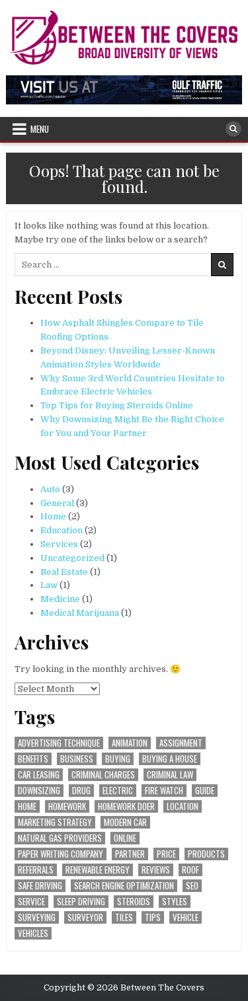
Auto (50, 489)
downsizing (39, 790)
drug (81, 790)
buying (117, 759)
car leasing (39, 774)
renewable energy (97, 870)
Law (49, 585)
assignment (180, 743)
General (57, 503)
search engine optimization (124, 885)
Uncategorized (72, 558)
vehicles (33, 933)
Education (61, 530)
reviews (156, 870)
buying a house (169, 759)
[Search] (233, 129)
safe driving (40, 885)
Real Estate (64, 572)
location (182, 806)
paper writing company (60, 854)
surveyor (85, 917)
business (76, 759)
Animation (129, 743)
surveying (37, 917)
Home (53, 516)
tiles (124, 917)
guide (204, 790)
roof (190, 870)
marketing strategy (55, 822)
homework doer (126, 806)
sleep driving (81, 901)
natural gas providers (60, 838)
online (125, 838)
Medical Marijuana (79, 613)
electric (118, 790)
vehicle (185, 917)
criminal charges (103, 774)
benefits (33, 759)
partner (130, 854)
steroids (133, 901)
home (27, 806)
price (166, 854)
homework (67, 806)
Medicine (60, 599)
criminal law (170, 774)
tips (153, 917)
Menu (39, 128)
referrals (36, 870)
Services (59, 544)
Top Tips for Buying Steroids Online (116, 405)
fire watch (164, 790)
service (31, 901)
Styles (174, 901)
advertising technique (59, 743)
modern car (125, 822)
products (206, 854)
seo (192, 885)
